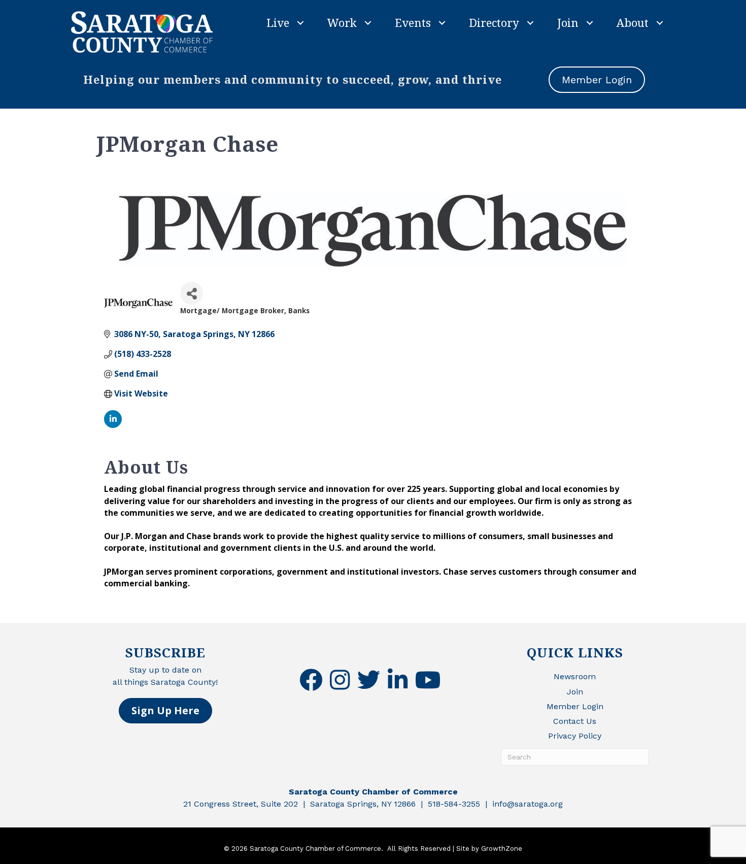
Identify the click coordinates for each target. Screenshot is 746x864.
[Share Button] (191, 293)
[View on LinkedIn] (113, 424)
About (633, 22)
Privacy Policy (574, 736)
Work (342, 22)
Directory (494, 22)
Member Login (575, 706)
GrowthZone (501, 848)
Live (277, 22)
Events (413, 22)
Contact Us (574, 721)
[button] (165, 710)
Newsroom (575, 676)
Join (568, 22)
